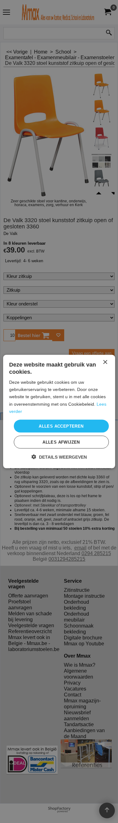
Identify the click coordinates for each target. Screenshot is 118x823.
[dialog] (59, 411)
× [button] (105, 362)
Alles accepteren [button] (61, 426)
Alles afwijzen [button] (61, 442)
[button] (59, 457)
